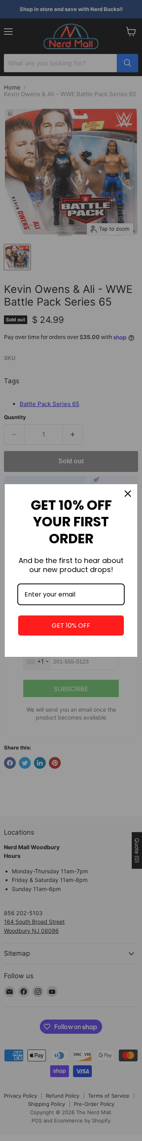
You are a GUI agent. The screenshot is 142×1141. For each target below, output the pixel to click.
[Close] (127, 493)
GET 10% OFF (71, 625)
